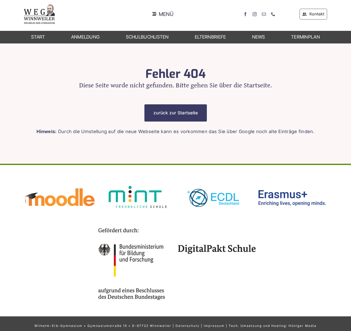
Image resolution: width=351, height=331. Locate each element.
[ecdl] (214, 183)
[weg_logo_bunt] (39, 6)
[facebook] (245, 14)
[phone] (273, 14)
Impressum (214, 326)
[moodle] (59, 183)
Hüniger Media (303, 326)
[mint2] (137, 183)
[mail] (264, 14)
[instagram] (255, 14)
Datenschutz (188, 326)
